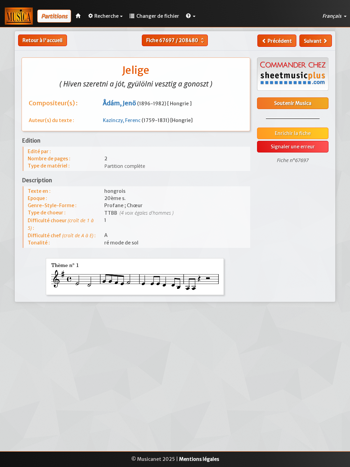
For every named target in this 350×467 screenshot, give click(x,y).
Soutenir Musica (292, 103)
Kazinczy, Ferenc (122, 120)
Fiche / (175, 40)
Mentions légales (199, 459)
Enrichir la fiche (293, 133)
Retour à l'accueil (43, 40)
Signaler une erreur (293, 147)
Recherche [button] (106, 16)
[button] (191, 16)
